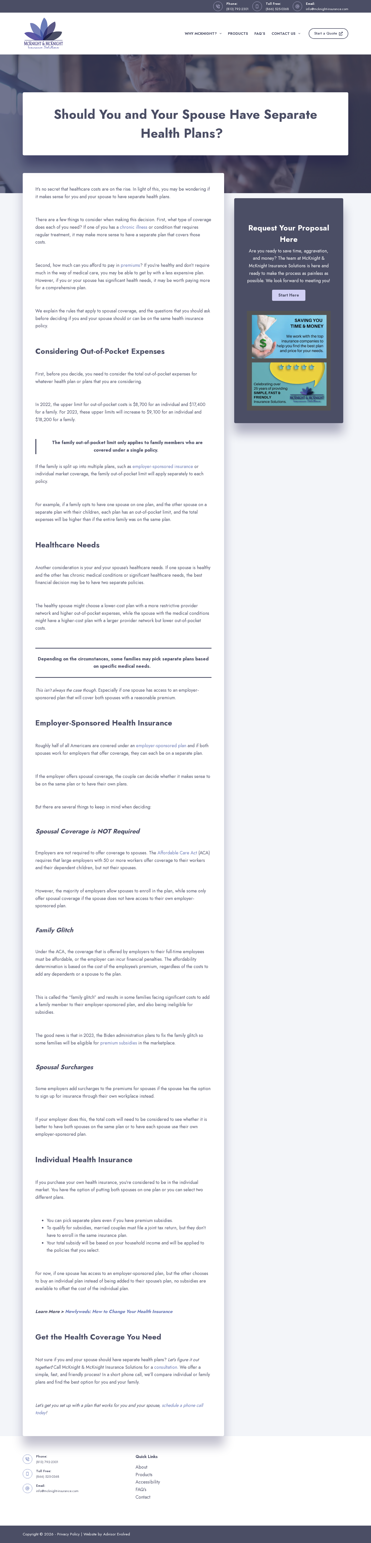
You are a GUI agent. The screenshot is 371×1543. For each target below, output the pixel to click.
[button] (288, 295)
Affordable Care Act (177, 853)
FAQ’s (259, 33)
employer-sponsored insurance (162, 466)
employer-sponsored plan (162, 745)
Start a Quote (325, 33)
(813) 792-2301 (237, 9)
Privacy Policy (68, 1534)
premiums (129, 265)
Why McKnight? (201, 33)
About (141, 1467)
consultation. (166, 1367)
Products (238, 33)
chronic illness (133, 227)
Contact (143, 1497)
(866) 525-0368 (277, 9)
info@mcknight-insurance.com (327, 9)
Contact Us (284, 33)
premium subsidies (118, 1043)
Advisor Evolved (116, 1534)
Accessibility (148, 1482)
